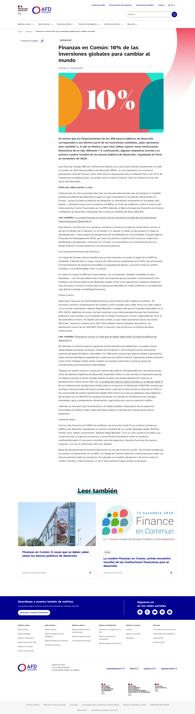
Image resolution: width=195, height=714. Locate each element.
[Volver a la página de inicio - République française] (47, 10)
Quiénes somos (24, 24)
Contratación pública (145, 5)
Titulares (129, 629)
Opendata (156, 638)
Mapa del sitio (82, 710)
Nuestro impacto (51, 629)
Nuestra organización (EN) (27, 642)
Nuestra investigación (88, 24)
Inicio (20, 31)
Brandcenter (157, 642)
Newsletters (130, 638)
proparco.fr (148, 669)
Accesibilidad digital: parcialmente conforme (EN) (99, 705)
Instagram (169, 612)
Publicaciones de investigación (164, 634)
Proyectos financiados (52, 645)
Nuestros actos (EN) (133, 634)
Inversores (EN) (98, 5)
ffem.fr (133, 669)
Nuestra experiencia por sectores (56, 641)
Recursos (131, 24)
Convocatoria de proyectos (120, 5)
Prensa (161, 5)
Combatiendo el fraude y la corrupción (104, 710)
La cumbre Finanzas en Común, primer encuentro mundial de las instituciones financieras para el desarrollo (137, 562)
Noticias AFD (65, 40)
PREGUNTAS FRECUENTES (159, 705)
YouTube (154, 612)
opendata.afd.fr (167, 669)
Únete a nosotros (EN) (25, 651)
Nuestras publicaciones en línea (110, 643)
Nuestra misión (23, 629)
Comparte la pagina (42, 41)
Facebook (140, 612)
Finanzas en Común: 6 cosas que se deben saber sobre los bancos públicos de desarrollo (55, 554)
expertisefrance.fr (114, 669)
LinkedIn (162, 612)
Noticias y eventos (112, 24)
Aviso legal (74, 705)
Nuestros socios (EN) (25, 646)
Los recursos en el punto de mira (164, 629)
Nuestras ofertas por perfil (81, 636)
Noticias (29, 31)
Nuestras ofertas (64, 24)
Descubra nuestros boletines (34, 612)
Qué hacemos (44, 24)
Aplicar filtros (174, 14)
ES (172, 5)
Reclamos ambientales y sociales (134, 705)
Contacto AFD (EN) (32, 705)
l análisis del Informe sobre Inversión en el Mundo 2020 (130, 382)
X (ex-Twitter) (147, 612)
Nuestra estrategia (24, 634)
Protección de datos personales (55, 705)
